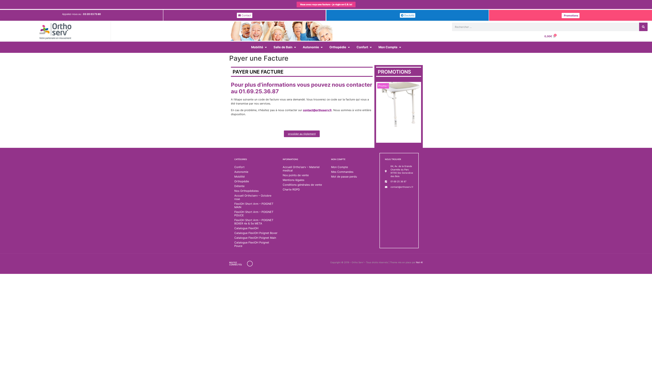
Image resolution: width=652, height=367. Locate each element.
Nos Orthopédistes (246, 191)
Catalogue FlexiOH (246, 228)
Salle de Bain (283, 47)
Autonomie (311, 47)
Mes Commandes (342, 171)
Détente (239, 186)
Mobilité (257, 47)
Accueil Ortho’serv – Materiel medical (301, 168)
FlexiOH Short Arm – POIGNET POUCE (253, 213)
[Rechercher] (643, 27)
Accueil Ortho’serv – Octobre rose (252, 197)
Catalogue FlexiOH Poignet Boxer (255, 233)
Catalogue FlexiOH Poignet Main (255, 237)
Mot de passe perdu (344, 176)
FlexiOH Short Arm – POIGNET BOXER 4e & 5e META (253, 221)
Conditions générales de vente (302, 184)
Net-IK (419, 262)
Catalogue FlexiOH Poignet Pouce (251, 244)
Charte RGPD (291, 189)
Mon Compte (387, 47)
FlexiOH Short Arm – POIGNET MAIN (253, 205)
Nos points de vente (296, 175)
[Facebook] (250, 264)
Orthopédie (337, 47)
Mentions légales (293, 180)
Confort (362, 47)
